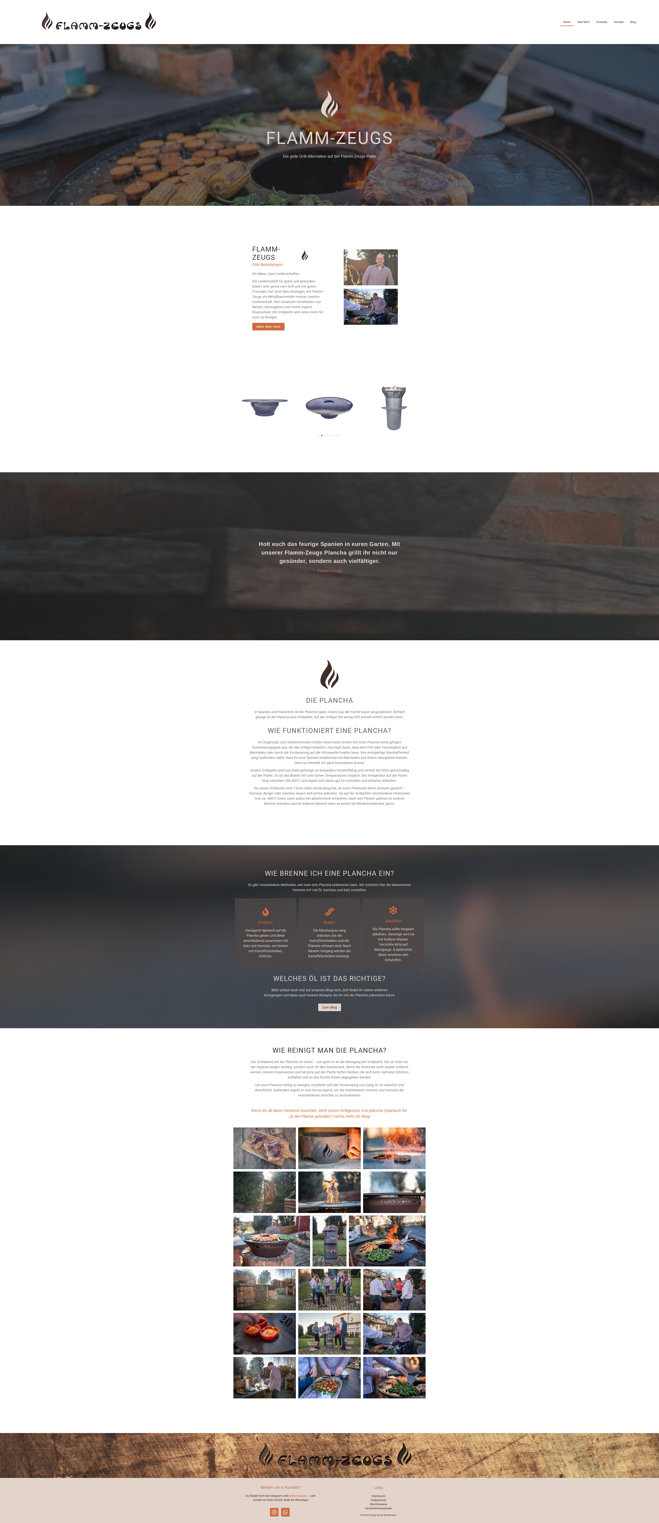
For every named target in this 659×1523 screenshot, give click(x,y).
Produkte (601, 22)
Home (566, 22)
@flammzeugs (298, 1495)
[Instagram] (274, 1512)
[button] (237, 408)
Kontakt (618, 22)
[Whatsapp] (285, 1512)
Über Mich (583, 22)
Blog (633, 22)
